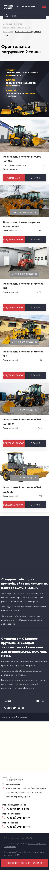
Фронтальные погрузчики (14, 717)
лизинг (35, 178)
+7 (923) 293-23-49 (18, 817)
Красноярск (37, 7)
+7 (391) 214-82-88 (26, 7)
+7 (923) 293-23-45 (18, 826)
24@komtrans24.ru (13, 784)
